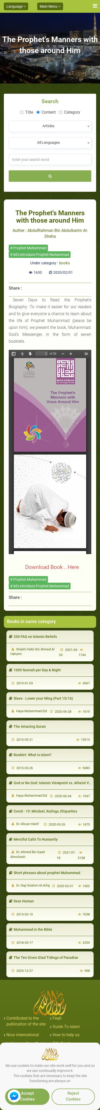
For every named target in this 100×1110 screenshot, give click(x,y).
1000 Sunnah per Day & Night (37, 670)
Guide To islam (66, 1026)
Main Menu (49, 6)
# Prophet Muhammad (28, 248)
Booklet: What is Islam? (33, 755)
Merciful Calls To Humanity (36, 839)
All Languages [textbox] (48, 142)
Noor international (22, 1034)
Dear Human (24, 901)
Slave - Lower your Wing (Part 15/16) (43, 698)
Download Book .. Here (52, 567)
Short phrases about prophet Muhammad (47, 873)
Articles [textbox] (48, 126)
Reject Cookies (73, 1096)
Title (29, 112)
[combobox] (50, 126)
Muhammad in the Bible (33, 929)
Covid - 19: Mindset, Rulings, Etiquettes (45, 811)
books (64, 263)
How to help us (66, 1034)
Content (49, 112)
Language (14, 6)
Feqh (57, 1018)
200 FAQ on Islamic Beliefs (35, 637)
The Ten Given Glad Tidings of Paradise (46, 958)
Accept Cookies (27, 1096)
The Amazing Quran (30, 726)
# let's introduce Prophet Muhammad (39, 255)
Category (72, 112)
